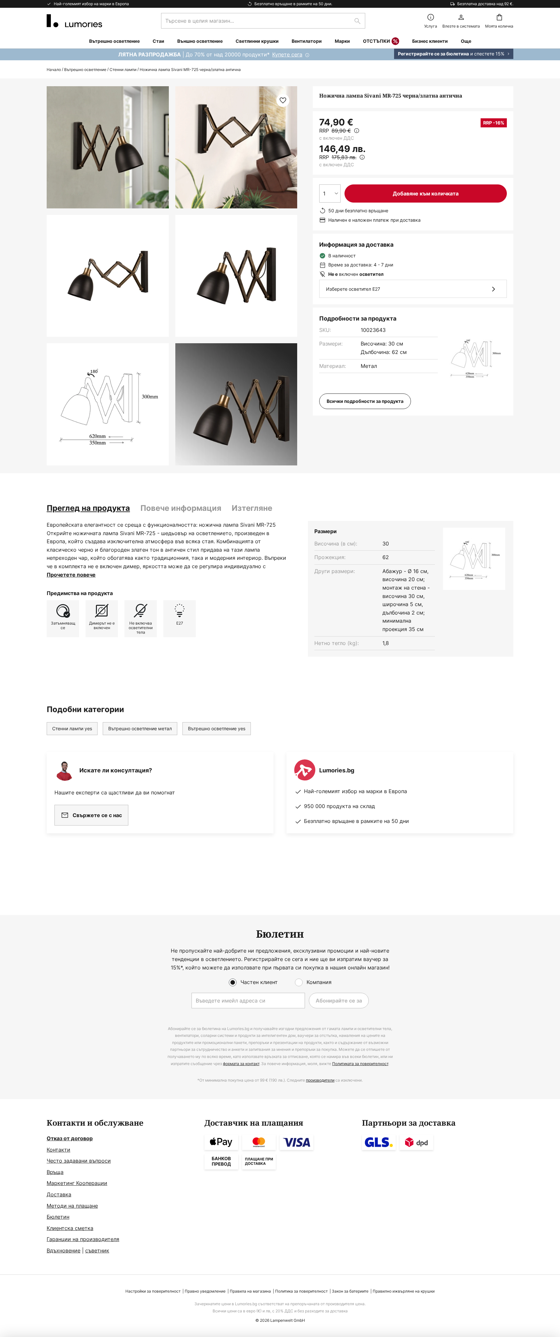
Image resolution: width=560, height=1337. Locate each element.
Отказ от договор (70, 1138)
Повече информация (180, 508)
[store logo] (74, 20)
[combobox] (263, 20)
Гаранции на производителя (83, 1239)
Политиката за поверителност (360, 1063)
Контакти (58, 1149)
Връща (55, 1172)
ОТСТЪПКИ (376, 41)
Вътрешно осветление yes (216, 728)
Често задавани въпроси (79, 1160)
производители (320, 1080)
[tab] (88, 508)
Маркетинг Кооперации (77, 1183)
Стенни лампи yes (72, 728)
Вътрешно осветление (85, 69)
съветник (97, 1250)
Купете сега (287, 54)
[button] (108, 276)
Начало (54, 69)
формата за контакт (241, 1063)
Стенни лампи (123, 69)
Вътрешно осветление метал (140, 728)
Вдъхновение (63, 1250)
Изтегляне (252, 508)
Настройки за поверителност (153, 1291)
